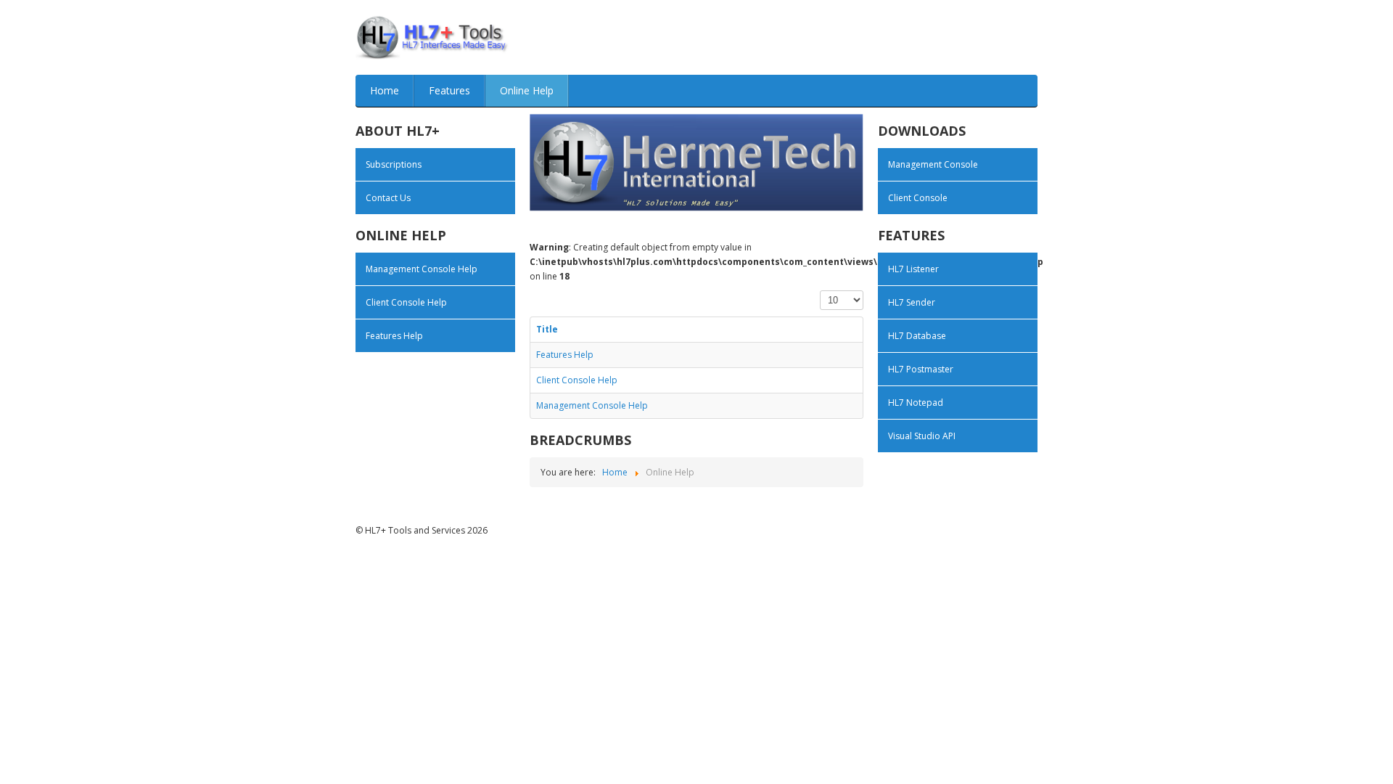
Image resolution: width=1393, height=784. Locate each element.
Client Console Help (406, 302)
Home (384, 90)
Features (449, 90)
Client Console (918, 198)
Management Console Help (421, 269)
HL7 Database (917, 336)
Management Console (933, 164)
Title (547, 329)
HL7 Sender (911, 302)
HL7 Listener (913, 269)
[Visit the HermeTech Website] (696, 161)
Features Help (394, 336)
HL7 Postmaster (920, 369)
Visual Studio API (922, 436)
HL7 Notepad (915, 402)
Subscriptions (394, 164)
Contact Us (388, 198)
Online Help (527, 90)
